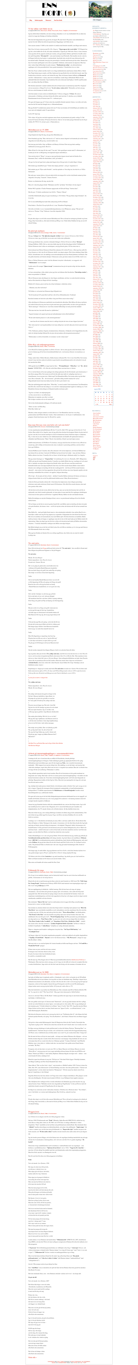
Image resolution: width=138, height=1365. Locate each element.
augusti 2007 (96, 354)
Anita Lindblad (97, 413)
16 (109, 398)
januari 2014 (96, 217)
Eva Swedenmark (97, 429)
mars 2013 (95, 235)
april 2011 (95, 275)
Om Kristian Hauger (34, 745)
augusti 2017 (96, 140)
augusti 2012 (96, 247)
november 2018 (97, 113)
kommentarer (62, 1362)
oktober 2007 (96, 350)
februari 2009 (96, 322)
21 (103, 400)
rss (99, 53)
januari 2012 (96, 259)
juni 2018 (95, 122)
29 (106, 402)
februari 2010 (96, 300)
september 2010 (97, 288)
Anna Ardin (96, 415)
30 (109, 402)
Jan (94, 30)
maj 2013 (95, 231)
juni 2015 (95, 186)
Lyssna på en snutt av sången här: (38, 677)
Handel (95, 60)
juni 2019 (95, 103)
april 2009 (95, 318)
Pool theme (60, 1361)
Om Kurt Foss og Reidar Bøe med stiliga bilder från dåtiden (45, 743)
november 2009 (97, 306)
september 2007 (97, 352)
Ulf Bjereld (96, 449)
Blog (31, 20)
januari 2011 (96, 281)
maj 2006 (95, 381)
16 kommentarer (73, 30)
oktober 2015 (96, 179)
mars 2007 (95, 363)
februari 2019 (96, 108)
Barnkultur (43, 545)
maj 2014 (95, 210)
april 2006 (95, 382)
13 (101, 398)
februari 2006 (96, 386)
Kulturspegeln (39, 20)
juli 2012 (95, 249)
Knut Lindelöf (96, 434)
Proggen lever (33, 1111)
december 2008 (97, 325)
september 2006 (97, 373)
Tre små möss (33, 543)
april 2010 (95, 297)
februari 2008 (96, 343)
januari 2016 (96, 174)
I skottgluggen (96, 66)
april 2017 (95, 147)
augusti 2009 (96, 311)
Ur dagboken (57, 755)
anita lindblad (96, 37)
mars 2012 (95, 256)
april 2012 (95, 254)
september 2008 (97, 331)
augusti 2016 (96, 161)
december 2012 (97, 240)
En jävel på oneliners (36, 230)
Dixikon (95, 425)
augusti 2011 (96, 268)
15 (106, 398)
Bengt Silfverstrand (98, 418)
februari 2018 (96, 129)
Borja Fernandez (76, 1361)
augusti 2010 (96, 290)
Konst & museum (97, 67)
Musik (42, 131)
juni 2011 (95, 272)
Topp (84, 1362)
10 (112, 396)
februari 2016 (96, 172)
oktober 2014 (96, 201)
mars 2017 (95, 149)
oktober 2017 (96, 136)
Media (49, 30)
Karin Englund (96, 431)
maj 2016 (95, 167)
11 (95, 398)
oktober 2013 (96, 222)
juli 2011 (95, 270)
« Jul (97, 404)
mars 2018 (95, 128)
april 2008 (95, 340)
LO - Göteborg (96, 44)
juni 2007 (95, 357)
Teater (94, 87)
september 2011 (97, 267)
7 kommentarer (61, 232)
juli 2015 (95, 185)
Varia (94, 92)
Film (48, 974)
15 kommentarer (65, 974)
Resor (60, 30)
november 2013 (97, 220)
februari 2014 (96, 215)
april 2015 (95, 190)
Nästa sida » (32, 1357)
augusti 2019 (96, 99)
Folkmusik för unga (36, 870)
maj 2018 (95, 124)
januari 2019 (96, 110)
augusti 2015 (96, 183)
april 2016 (95, 169)
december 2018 (97, 112)
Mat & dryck (44, 30)
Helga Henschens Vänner (99, 62)
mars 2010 (95, 299)
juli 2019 (95, 101)
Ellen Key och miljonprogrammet (41, 344)
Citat (94, 55)
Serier (54, 232)
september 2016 (97, 160)
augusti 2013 (96, 226)
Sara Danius (96, 443)
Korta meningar (45, 232)
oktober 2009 (96, 308)
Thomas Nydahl (97, 447)
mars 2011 (95, 277)
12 (98, 398)
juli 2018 (95, 120)
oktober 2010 (96, 286)
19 (98, 400)
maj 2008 (95, 338)
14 (103, 398)
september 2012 (97, 245)
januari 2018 (96, 131)
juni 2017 (95, 144)
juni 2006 (95, 379)
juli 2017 (95, 142)
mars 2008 (95, 341)
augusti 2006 (96, 375)
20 (101, 400)
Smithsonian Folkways (78, 960)
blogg (44, 548)
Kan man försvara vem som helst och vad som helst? (49, 425)
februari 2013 (96, 236)
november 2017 (97, 135)
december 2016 (97, 154)
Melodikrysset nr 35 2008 (38, 129)
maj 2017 (95, 145)
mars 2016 (95, 170)
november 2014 (97, 199)
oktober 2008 (96, 329)
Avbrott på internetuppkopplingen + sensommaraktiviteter (51, 753)
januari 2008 (96, 345)
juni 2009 (95, 315)
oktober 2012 (96, 243)
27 (101, 402)
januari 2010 (96, 302)
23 (109, 400)
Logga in (95, 455)
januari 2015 (96, 195)
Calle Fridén (96, 424)
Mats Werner (96, 441)
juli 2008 (95, 334)
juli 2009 (95, 313)
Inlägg (54, 1362)
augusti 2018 (96, 119)
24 (112, 400)
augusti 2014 (96, 204)
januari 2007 (96, 366)
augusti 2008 (96, 332)
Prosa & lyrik (55, 30)
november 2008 (97, 327)
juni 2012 (95, 250)
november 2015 (97, 177)
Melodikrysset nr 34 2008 (38, 972)
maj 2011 (95, 274)
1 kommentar (51, 346)
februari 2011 (96, 279)
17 (112, 398)
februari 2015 (96, 193)
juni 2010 (95, 293)
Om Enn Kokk (58, 20)
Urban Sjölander (97, 34)
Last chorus (96, 71)
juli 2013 (95, 227)
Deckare (43, 426)
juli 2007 (95, 356)
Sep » (110, 404)
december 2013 (97, 218)
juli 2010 (95, 292)
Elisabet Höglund (97, 427)
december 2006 (97, 368)
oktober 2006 (96, 372)
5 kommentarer (55, 545)
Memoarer (48, 20)
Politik (50, 232)
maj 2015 (95, 188)
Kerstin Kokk (96, 432)
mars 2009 (95, 320)
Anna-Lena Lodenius (98, 416)
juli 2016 (95, 163)
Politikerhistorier (97, 80)
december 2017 (97, 133)
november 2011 (97, 263)
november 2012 (97, 242)
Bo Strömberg (96, 422)
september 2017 (97, 138)
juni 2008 (95, 336)
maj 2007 (95, 359)
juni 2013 (95, 229)
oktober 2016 (96, 158)
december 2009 (97, 304)
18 (95, 400)
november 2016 (97, 156)
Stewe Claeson (96, 445)
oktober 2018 (96, 115)
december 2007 (97, 347)
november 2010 (97, 284)
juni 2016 (95, 165)
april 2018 (95, 126)
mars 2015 (95, 192)
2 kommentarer (49, 131)
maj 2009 (95, 316)
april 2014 (95, 211)
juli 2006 (95, 377)
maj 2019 (95, 104)
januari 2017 (96, 153)
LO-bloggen (96, 438)
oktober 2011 (96, 265)
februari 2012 (96, 258)
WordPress (51, 1361)
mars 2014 (95, 213)
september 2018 (97, 117)
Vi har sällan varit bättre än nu (40, 28)
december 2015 (97, 176)
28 (103, 402)
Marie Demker (96, 440)
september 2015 (97, 181)
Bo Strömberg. (86, 1361)
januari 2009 (96, 324)
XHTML (75, 1362)
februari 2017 (96, 151)
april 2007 (95, 361)
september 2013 (97, 224)
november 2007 (97, 349)
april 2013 (95, 233)
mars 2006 (95, 384)
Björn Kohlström (97, 420)
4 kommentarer (53, 1113)
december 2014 (97, 197)
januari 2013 (96, 238)
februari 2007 (96, 365)
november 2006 (97, 370)
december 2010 (97, 283)
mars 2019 (95, 106)
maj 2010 (95, 295)
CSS (81, 1362)
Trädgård (65, 30)
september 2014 (97, 202)
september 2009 (97, 309)
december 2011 (97, 261)
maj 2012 (95, 252)
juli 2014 (95, 206)
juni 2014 (95, 208)
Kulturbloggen (96, 436)
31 (112, 402)
